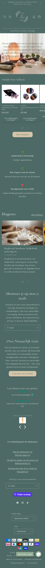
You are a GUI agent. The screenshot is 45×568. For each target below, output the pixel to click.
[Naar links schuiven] (17, 128)
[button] (4, 16)
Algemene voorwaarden (14, 559)
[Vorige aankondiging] (4, 3)
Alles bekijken (22, 134)
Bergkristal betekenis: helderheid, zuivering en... (20, 250)
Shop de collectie (22, 62)
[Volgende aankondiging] (40, 3)
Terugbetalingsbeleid (17, 563)
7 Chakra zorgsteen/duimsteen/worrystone (30, 107)
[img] (22, 391)
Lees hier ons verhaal (22, 373)
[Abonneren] (37, 328)
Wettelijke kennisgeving (33, 559)
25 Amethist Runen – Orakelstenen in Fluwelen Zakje (10, 107)
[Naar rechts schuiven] (27, 128)
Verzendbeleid (32, 563)
